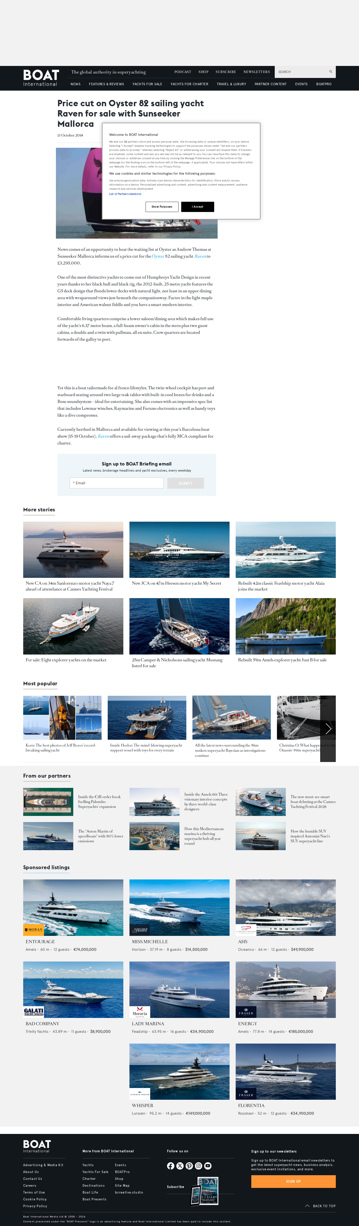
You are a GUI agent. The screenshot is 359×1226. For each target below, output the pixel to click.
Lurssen (138, 1113)
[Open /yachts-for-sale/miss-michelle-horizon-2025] (179, 907)
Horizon (139, 949)
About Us (31, 1172)
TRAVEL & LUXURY (231, 84)
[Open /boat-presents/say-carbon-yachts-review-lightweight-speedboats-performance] (48, 836)
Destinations (94, 1186)
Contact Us (32, 1179)
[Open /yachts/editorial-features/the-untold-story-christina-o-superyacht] (316, 718)
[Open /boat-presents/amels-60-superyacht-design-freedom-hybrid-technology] (154, 802)
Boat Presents (94, 1199)
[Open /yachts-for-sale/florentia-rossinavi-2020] (286, 1072)
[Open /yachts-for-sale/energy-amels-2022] (286, 990)
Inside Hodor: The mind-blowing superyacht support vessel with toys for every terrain (146, 748)
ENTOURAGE (40, 942)
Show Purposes (162, 206)
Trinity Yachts (37, 1031)
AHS (242, 942)
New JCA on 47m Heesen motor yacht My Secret (176, 583)
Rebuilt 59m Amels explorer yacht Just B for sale (282, 660)
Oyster (158, 256)
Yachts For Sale (95, 1172)
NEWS (75, 84)
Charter (89, 1179)
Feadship (140, 1031)
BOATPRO (323, 84)
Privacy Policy (35, 1206)
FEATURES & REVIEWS (106, 84)
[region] (181, 171)
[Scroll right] (328, 729)
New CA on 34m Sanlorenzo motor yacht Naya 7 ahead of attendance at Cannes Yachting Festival (70, 586)
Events (120, 1165)
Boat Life (90, 1192)
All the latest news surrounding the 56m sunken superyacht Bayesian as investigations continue (230, 750)
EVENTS (301, 84)
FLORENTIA (251, 1106)
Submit (186, 483)
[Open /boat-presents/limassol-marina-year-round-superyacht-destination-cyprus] (154, 836)
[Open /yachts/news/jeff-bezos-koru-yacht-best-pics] (62, 718)
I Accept (197, 206)
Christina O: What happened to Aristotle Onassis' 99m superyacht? (312, 748)
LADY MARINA (148, 1024)
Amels (31, 949)
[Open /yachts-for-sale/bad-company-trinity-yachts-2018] (73, 990)
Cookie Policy (35, 1199)
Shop (119, 1179)
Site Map (122, 1186)
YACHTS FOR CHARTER (189, 84)
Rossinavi (245, 1113)
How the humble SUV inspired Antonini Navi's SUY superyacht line (310, 836)
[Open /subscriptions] (200, 1192)
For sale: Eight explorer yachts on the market (66, 660)
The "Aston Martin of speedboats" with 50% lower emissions (100, 836)
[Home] (44, 78)
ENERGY (247, 1024)
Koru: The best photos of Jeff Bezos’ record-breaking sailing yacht (61, 748)
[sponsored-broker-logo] (33, 934)
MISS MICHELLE (150, 942)
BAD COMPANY (42, 1024)
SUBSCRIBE (226, 72)
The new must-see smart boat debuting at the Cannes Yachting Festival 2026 (313, 801)
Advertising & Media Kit (43, 1165)
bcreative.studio (129, 1192)
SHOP (203, 72)
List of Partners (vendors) (125, 194)
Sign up (293, 1181)
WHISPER (142, 1106)
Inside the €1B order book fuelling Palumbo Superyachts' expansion (99, 801)
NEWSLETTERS (256, 72)
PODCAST (182, 72)
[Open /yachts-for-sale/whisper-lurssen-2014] (179, 1072)
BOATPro (122, 1172)
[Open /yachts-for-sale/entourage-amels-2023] (73, 907)
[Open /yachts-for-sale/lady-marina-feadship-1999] (179, 990)
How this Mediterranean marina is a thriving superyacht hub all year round (204, 836)
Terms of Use (34, 1192)
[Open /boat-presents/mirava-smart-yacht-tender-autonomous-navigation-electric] (261, 802)
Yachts (88, 1165)
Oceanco (246, 949)
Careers (29, 1186)
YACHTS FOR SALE (147, 84)
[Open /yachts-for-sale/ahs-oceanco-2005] (286, 907)
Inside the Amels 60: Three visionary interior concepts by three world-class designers (206, 802)
